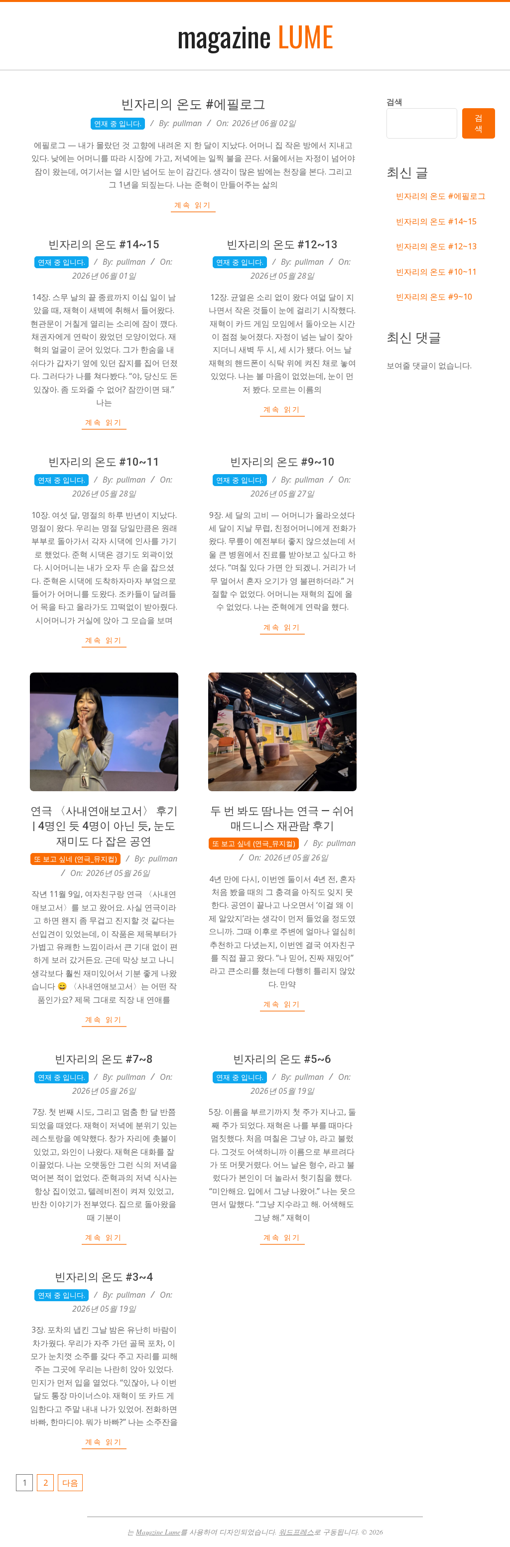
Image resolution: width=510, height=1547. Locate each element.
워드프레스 (296, 1532)
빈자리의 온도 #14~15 (103, 244)
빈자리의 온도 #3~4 (104, 1277)
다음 (70, 1482)
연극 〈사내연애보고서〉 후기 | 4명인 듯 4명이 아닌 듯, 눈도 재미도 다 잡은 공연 (104, 826)
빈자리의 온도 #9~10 (282, 462)
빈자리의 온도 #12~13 (282, 244)
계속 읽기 (193, 204)
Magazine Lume (158, 1532)
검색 (394, 101)
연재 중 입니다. (117, 123)
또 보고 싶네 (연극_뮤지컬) (75, 858)
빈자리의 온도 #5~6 (282, 1059)
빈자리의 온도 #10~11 (103, 462)
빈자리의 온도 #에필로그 (193, 104)
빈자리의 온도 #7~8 (104, 1059)
